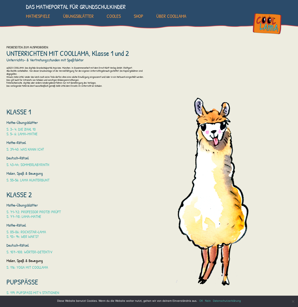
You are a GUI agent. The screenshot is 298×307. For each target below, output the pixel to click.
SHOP (138, 16)
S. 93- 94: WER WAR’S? (22, 236)
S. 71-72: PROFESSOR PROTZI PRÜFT (33, 211)
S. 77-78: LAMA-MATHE (23, 216)
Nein (208, 300)
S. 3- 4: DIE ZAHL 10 (21, 129)
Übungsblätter (78, 16)
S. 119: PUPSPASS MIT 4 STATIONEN (32, 292)
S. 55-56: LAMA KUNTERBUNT (27, 180)
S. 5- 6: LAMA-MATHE (22, 133)
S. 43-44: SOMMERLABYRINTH (27, 164)
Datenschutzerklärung (227, 300)
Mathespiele (38, 16)
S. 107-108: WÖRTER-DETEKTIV (29, 252)
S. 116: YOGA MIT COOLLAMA (27, 267)
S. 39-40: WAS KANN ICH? (25, 149)
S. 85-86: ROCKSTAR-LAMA (26, 232)
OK (201, 300)
